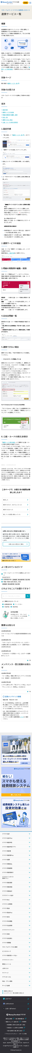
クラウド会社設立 (7, 938)
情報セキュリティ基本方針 (12, 1021)
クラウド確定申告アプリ (9, 847)
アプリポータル (6, 977)
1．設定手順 (11, 253)
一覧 (30, 660)
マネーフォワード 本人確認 (9, 947)
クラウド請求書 (6, 851)
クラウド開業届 (6, 942)
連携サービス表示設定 (9, 442)
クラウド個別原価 (7, 887)
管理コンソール (6, 964)
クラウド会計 (6, 834)
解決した (5, 500)
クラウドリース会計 (7, 895)
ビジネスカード (6, 951)
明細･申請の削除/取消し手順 (12, 582)
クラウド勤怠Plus (7, 912)
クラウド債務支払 (7, 864)
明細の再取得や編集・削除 (10, 115)
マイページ (5, 973)
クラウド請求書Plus (8, 855)
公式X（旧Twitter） (11, 1008)
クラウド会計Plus (7, 838)
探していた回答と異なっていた (12, 514)
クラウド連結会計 (7, 891)
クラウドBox (5, 900)
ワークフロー (19, 604)
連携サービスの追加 (8, 112)
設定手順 (5, 110)
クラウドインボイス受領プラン (7, 877)
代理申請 (6, 607)
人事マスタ (5, 968)
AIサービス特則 (23, 1033)
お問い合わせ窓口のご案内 (16, 544)
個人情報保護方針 (20, 1018)
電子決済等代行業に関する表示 (14, 1030)
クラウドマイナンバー (8, 930)
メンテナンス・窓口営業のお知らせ (14, 993)
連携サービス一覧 (13, 83)
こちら (22, 717)
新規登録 (25, 2)
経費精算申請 (7, 579)
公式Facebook (9, 1004)
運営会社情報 (9, 1018)
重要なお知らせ (8, 991)
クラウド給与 (6, 917)
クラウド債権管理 (7, 868)
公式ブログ (8, 999)
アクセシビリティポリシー (11, 1033)
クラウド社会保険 (7, 925)
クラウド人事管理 (7, 904)
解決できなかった (8, 509)
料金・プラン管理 (7, 981)
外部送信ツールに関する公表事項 (15, 1027)
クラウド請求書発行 (7, 872)
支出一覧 (5, 117)
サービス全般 (6, 985)
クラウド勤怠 (6, 908)
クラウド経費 (6, 859)
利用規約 (24, 1021)
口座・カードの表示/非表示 (10, 122)
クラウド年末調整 (7, 921)
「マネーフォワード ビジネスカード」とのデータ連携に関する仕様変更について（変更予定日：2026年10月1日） (16, 644)
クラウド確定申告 (7, 842)
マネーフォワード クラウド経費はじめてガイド (16, 574)
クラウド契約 (6, 934)
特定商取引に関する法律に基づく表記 (16, 1024)
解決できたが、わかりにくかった (12, 505)
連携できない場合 (8, 120)
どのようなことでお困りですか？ (16, 588)
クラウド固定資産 (7, 882)
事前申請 (15, 607)
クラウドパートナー (7, 960)
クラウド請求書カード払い (9, 955)
